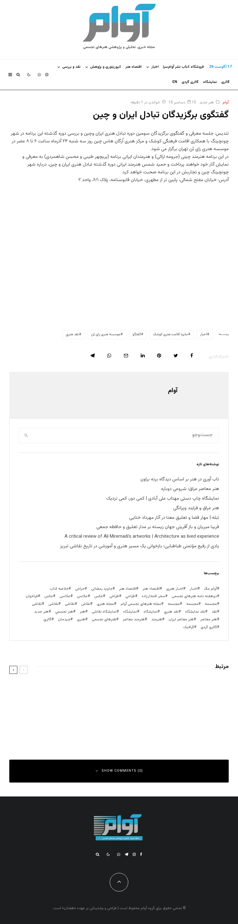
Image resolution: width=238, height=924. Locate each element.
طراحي (130, 596)
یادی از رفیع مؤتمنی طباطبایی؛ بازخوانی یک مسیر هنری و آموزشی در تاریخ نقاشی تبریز (139, 546)
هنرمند (156, 619)
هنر (82, 611)
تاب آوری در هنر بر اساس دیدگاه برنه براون (179, 479)
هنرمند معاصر (134, 619)
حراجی (80, 589)
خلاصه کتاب (59, 589)
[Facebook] (141, 854)
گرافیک (188, 627)
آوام (226, 102)
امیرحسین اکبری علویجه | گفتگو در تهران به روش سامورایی (48, 689)
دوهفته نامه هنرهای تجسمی (194, 596)
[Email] (126, 355)
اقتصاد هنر (134, 67)
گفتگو (137, 334)
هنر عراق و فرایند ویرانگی (196, 508)
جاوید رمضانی (101, 589)
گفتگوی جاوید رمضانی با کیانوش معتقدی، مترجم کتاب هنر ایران (171, 722)
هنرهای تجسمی (104, 619)
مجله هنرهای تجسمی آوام (141, 604)
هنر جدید (206, 102)
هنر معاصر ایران (181, 619)
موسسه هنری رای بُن (106, 334)
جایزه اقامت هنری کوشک (170, 334)
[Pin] (159, 355)
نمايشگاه (210, 82)
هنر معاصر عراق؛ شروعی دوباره (190, 488)
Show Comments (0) (122, 771)
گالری (225, 82)
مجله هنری (105, 604)
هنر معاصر (208, 619)
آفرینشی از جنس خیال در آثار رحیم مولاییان (55, 722)
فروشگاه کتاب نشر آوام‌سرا (183, 67)
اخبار (155, 67)
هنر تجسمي (64, 611)
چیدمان (64, 619)
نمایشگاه (130, 611)
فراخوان (32, 596)
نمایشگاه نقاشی (104, 611)
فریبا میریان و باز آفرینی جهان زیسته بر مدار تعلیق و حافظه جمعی (157, 527)
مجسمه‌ (174, 604)
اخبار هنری (174, 589)
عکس (48, 596)
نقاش (85, 604)
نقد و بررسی (71, 67)
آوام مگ (210, 589)
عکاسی (82, 596)
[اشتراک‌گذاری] (191, 355)
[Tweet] (176, 355)
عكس (98, 596)
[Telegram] (126, 854)
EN (174, 82)
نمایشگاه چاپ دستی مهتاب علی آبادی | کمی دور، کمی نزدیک (162, 498)
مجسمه (211, 604)
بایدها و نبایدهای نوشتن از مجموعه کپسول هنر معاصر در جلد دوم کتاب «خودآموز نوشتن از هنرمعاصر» (167, 691)
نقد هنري (72, 334)
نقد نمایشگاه (195, 611)
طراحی (114, 596)
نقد (214, 611)
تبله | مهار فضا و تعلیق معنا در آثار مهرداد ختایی (174, 517)
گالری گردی (190, 82)
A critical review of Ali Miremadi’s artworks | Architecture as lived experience (141, 536)
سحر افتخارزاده (153, 596)
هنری (81, 619)
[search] (26, 435)
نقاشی (70, 604)
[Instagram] (47, 74)
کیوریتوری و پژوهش (105, 67)
